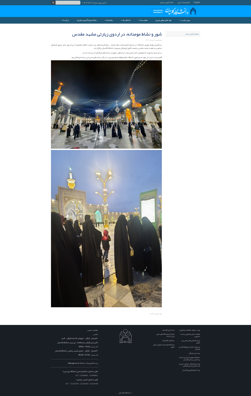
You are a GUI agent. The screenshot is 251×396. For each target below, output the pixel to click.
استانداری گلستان (168, 330)
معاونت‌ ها (144, 20)
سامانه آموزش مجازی (167, 2)
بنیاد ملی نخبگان (194, 353)
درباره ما (66, 20)
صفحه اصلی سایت (192, 34)
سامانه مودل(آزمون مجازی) (87, 20)
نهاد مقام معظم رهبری (163, 20)
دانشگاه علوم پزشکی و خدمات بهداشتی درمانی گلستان (189, 358)
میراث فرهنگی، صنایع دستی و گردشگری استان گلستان (189, 365)
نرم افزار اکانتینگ (168, 340)
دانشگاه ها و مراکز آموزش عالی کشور (164, 346)
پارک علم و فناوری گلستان (191, 370)
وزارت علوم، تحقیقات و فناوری (189, 330)
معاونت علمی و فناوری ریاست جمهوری (190, 335)
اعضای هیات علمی (184, 2)
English (197, 2)
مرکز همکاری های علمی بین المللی (190, 341)
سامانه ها (109, 20)
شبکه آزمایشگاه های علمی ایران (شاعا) (165, 335)
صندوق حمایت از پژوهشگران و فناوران (189, 348)
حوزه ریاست (185, 20)
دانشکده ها (126, 20)
